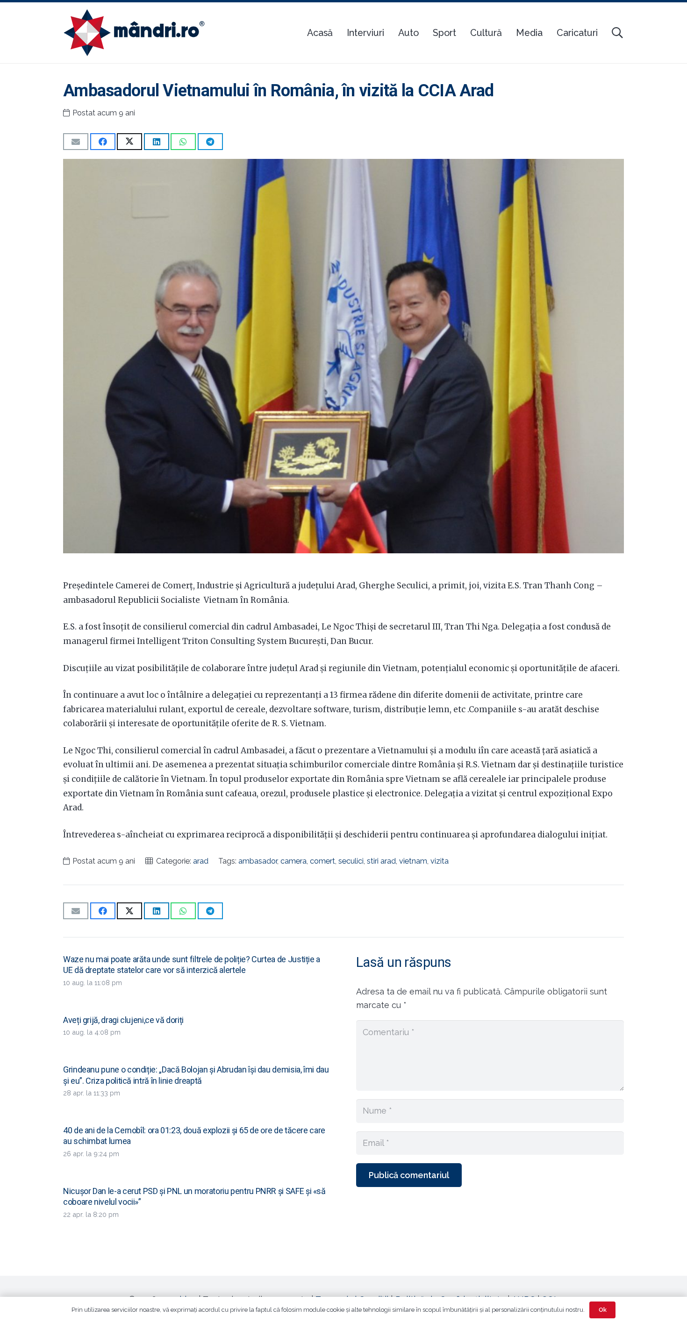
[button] (617, 32)
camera (293, 861)
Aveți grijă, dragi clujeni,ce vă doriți (123, 1020)
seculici (351, 861)
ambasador (257, 861)
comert (322, 861)
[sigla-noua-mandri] (134, 32)
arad (200, 861)
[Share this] (102, 141)
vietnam (413, 861)
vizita (439, 861)
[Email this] (75, 141)
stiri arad (381, 861)
